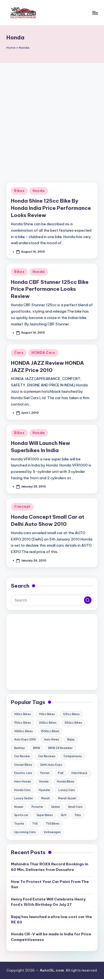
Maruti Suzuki (67, 798)
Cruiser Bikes (23, 765)
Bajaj (70, 739)
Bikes (19, 191)
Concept (22, 507)
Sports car (21, 815)
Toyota (19, 823)
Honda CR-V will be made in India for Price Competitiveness (51, 937)
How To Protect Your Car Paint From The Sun (50, 884)
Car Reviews (46, 756)
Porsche (37, 807)
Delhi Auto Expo (51, 765)
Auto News (51, 739)
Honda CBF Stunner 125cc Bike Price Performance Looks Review (50, 289)
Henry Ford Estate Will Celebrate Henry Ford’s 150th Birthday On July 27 (48, 902)
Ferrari (45, 773)
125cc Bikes (71, 714)
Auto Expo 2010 (25, 739)
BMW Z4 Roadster (60, 748)
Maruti (45, 798)
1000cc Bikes (23, 731)
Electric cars (23, 773)
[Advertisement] (52, 117)
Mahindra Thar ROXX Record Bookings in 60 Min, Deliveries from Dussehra (49, 867)
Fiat (60, 773)
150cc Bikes (22, 722)
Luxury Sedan (23, 798)
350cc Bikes (73, 722)
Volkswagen (52, 832)
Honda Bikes (65, 781)
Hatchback (79, 773)
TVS (35, 823)
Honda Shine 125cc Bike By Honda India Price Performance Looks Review (51, 208)
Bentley (19, 748)
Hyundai (44, 790)
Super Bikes (45, 815)
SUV (63, 815)
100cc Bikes (22, 714)
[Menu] (95, 12)
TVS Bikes (52, 823)
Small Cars (75, 807)
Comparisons (72, 756)
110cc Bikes (47, 714)
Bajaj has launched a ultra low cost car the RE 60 (51, 919)
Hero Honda (22, 781)
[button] (87, 600)
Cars (18, 353)
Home (10, 48)
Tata (77, 815)
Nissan (18, 807)
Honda (39, 191)
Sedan (55, 807)
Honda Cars (22, 790)
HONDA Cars (43, 353)
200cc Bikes (47, 722)
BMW (36, 748)
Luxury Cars (66, 790)
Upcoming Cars (24, 832)
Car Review (22, 756)
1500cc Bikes (50, 731)
